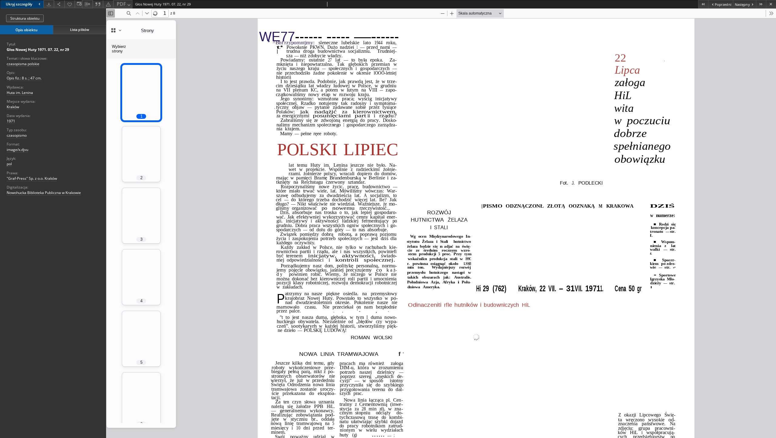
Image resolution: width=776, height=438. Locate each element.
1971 (11, 121)
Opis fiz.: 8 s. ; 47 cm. (24, 78)
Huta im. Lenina (20, 92)
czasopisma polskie (23, 63)
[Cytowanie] (98, 4)
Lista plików (79, 29)
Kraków (13, 106)
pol (9, 163)
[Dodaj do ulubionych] (70, 4)
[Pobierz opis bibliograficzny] (87, 4)
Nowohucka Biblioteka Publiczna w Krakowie (44, 192)
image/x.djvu (17, 149)
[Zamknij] (771, 4)
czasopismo (17, 135)
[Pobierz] (49, 4)
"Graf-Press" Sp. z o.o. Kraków (32, 178)
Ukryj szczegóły (19, 4)
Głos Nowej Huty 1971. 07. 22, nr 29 (38, 49)
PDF (121, 4)
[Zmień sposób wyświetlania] (78, 4)
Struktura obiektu (24, 18)
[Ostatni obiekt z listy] (761, 4)
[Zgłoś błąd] (108, 4)
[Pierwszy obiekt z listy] (703, 4)
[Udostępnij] (59, 4)
